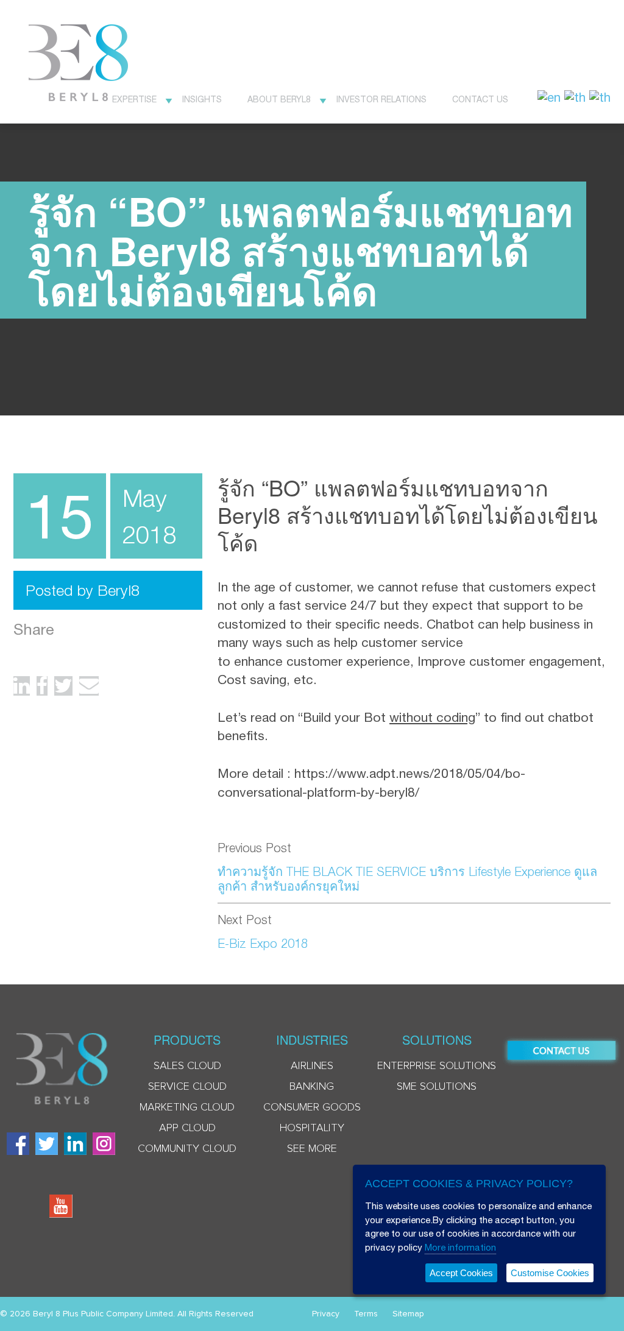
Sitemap (408, 1314)
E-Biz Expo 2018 (263, 943)
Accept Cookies (461, 1273)
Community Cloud (187, 1148)
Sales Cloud (187, 1066)
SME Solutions (437, 1086)
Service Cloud (187, 1086)
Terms (366, 1314)
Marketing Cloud (187, 1107)
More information (460, 1247)
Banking (311, 1086)
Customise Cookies (550, 1273)
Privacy (325, 1314)
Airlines (312, 1066)
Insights (202, 99)
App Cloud (187, 1128)
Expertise (134, 99)
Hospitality (312, 1128)
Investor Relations (381, 99)
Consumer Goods (312, 1107)
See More (312, 1148)
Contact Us (480, 99)
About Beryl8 (279, 99)
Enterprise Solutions (436, 1066)
